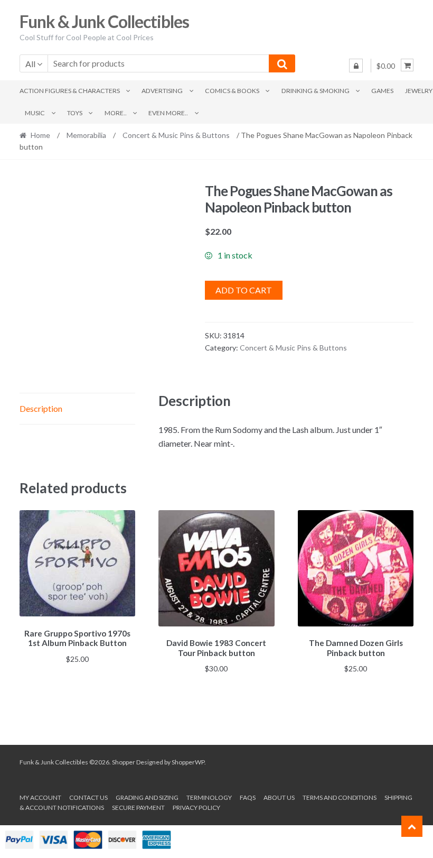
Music (35, 113)
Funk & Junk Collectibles (104, 21)
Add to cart (243, 290)
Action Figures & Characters (70, 91)
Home (40, 135)
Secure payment (138, 807)
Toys (74, 113)
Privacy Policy (196, 807)
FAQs (248, 797)
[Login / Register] (356, 65)
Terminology (209, 797)
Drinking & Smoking (315, 91)
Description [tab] (41, 408)
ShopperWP (188, 762)
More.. (116, 113)
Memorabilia (86, 135)
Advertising (162, 91)
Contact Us (88, 797)
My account (40, 797)
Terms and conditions (339, 797)
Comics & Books (232, 91)
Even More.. (168, 113)
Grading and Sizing (147, 797)
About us (279, 797)
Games (382, 91)
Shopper (123, 762)
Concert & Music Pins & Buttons (176, 135)
